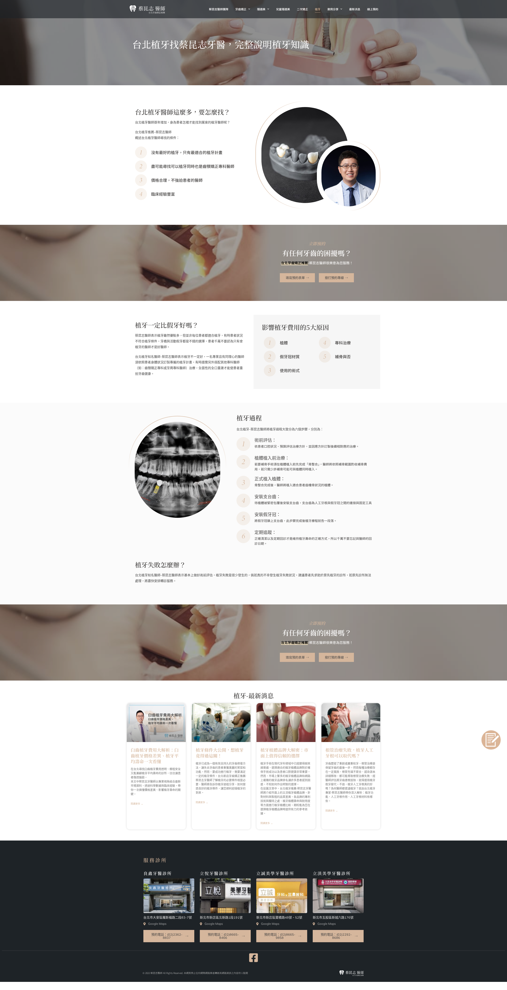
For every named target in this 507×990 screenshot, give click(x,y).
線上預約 (372, 9)
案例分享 (332, 9)
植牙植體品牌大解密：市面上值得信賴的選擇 (284, 753)
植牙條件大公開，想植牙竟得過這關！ (220, 753)
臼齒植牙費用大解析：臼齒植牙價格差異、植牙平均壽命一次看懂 (155, 755)
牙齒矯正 (240, 9)
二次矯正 (302, 9)
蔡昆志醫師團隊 (218, 9)
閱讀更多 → (137, 803)
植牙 (317, 9)
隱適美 (261, 9)
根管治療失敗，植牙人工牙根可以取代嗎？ (349, 753)
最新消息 (354, 9)
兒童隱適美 (283, 9)
